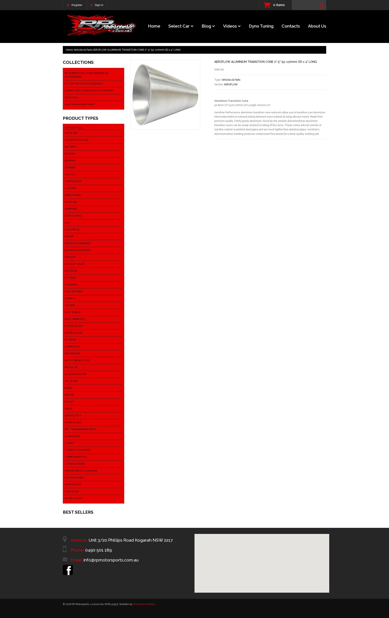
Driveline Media (144, 604)
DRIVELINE (71, 202)
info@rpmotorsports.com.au (111, 559)
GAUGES (70, 305)
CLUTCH (70, 174)
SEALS (68, 408)
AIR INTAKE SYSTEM (76, 140)
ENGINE (69, 236)
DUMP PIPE (71, 208)
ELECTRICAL (72, 229)
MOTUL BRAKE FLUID (77, 360)
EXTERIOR (71, 270)
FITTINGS (70, 277)
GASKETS (70, 298)
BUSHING (70, 160)
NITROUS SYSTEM (75, 374)
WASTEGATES (73, 484)
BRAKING (70, 153)
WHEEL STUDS (73, 498)
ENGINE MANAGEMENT (78, 250)
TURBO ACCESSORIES (77, 450)
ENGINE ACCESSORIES (78, 243)
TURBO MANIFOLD (75, 456)
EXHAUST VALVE (74, 264)
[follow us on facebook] (68, 566)
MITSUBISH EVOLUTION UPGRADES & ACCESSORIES (86, 75)
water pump (72, 491)
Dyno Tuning (261, 26)
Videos (230, 26)
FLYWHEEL (71, 284)
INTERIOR (70, 339)
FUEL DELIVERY (74, 291)
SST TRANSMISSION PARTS (80, 429)
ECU (67, 222)
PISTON (69, 394)
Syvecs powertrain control (80, 104)
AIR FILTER (71, 133)
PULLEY (69, 401)
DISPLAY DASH (73, 195)
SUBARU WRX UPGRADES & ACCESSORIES (89, 90)
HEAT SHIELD (72, 312)
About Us (317, 26)
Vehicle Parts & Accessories (81, 470)
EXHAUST (70, 257)
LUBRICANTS (72, 346)
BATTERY (70, 146)
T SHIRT (70, 443)
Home (154, 26)
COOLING (70, 188)
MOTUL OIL (71, 367)
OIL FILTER (71, 381)
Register (77, 4)
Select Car (179, 26)
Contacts (291, 26)
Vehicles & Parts (83, 49)
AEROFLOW (231, 84)
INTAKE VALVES (74, 326)
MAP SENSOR (72, 353)
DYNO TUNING (73, 215)
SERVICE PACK (73, 415)
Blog (206, 26)
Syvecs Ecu (71, 97)
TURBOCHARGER (75, 463)
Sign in (99, 4)
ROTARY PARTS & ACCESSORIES (84, 83)
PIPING (69, 388)
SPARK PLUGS (73, 422)
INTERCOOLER (73, 332)
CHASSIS (70, 167)
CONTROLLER (73, 181)
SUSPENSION (72, 436)
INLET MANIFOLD (75, 319)
